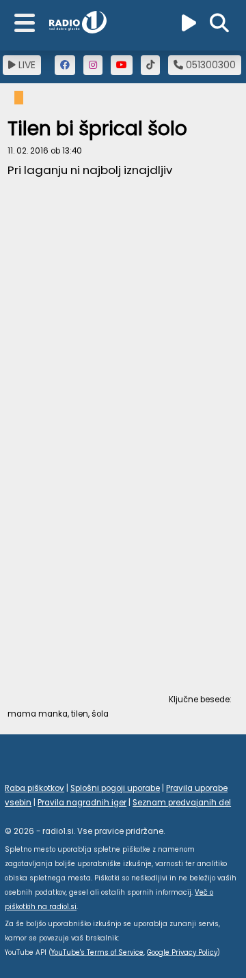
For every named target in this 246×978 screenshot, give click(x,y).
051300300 (209, 65)
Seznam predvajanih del (182, 802)
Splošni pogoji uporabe (115, 788)
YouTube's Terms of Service (97, 952)
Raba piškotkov (34, 788)
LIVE (26, 65)
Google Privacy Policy (182, 952)
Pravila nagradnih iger (82, 802)
